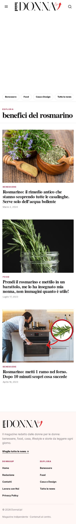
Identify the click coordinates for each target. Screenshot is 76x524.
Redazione (8, 474)
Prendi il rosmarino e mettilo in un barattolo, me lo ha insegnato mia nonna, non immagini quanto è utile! (36, 286)
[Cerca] (70, 6)
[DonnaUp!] (38, 6)
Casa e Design (43, 96)
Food (26, 96)
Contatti (7, 481)
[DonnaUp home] (22, 424)
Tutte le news (64, 96)
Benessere (11, 96)
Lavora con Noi (10, 488)
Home (5, 468)
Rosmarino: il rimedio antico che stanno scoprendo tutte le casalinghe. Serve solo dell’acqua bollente (36, 196)
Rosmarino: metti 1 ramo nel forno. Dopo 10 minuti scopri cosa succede (35, 374)
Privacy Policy (10, 495)
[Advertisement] (38, 52)
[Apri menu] (6, 6)
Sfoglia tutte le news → (15, 451)
